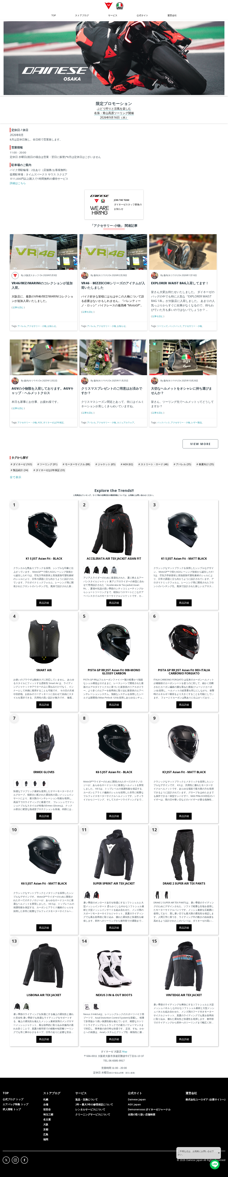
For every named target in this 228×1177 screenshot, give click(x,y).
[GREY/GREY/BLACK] (114, 570)
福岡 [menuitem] (45, 1139)
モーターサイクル (77, 464)
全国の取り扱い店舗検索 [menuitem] (141, 1114)
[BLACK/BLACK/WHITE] (105, 570)
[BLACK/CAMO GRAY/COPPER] (96, 570)
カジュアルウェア (125, 422)
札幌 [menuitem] (45, 1099)
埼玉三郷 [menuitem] (48, 1114)
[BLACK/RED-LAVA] (44, 784)
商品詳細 (44, 602)
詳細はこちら (18, 183)
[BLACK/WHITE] (87, 895)
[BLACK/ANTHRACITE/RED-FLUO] (166, 895)
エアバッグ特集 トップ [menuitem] (15, 1104)
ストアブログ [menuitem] (82, 15)
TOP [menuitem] (53, 15)
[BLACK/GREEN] (26, 784)
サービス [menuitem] (112, 15)
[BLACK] (17, 1007)
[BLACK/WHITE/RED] (96, 895)
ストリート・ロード (154, 464)
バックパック (175, 326)
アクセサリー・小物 (36, 326)
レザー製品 (196, 422)
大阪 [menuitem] (45, 1124)
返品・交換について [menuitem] (86, 1099)
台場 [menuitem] (45, 1104)
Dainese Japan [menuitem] (137, 1099)
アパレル (21, 326)
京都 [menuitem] (45, 1129)
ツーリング (162, 326)
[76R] (26, 1007)
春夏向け (206, 464)
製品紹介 (20, 470)
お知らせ (51, 326)
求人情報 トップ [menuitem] (12, 1109)
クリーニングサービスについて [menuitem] (92, 1114)
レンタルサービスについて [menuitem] (90, 1109)
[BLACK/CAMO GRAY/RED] (87, 570)
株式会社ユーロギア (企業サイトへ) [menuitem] (205, 1099)
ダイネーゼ (22, 464)
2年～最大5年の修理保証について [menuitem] (94, 1104)
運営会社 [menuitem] (172, 15)
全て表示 (15, 477)
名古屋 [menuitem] (47, 1119)
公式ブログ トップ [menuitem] (13, 1099)
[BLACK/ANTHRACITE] (17, 784)
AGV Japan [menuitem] (134, 1104)
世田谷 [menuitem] (47, 1109)
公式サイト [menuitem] (142, 15)
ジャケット (106, 464)
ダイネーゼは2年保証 (53, 422)
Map (124, 1051)
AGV (40, 422)
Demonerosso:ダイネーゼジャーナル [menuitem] (149, 1109)
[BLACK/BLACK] (157, 895)
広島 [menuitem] (45, 1134)
